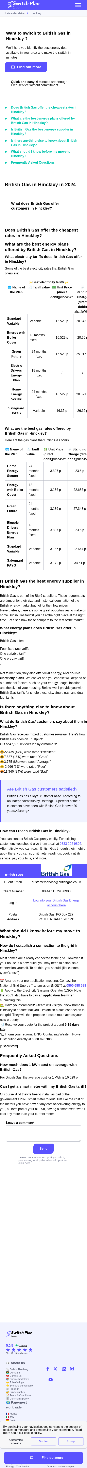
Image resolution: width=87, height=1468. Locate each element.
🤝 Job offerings (15, 1382)
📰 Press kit (12, 1389)
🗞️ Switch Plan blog (17, 1369)
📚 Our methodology (17, 1379)
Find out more (29, 67)
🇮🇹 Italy (10, 1417)
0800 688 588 (76, 985)
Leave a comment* (20, 1122)
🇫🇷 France (11, 1413)
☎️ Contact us (13, 1375)
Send (43, 1148)
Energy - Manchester (17, 1466)
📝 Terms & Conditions (18, 1395)
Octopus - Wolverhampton (61, 1466)
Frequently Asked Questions (33, 162)
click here (24, 1163)
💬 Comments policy (17, 1398)
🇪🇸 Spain (11, 1420)
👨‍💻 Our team (13, 1372)
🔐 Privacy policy (15, 1392)
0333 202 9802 (70, 843)
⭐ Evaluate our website (19, 1385)
